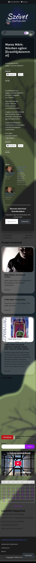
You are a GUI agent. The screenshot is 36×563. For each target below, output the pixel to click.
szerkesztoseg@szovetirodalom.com (14, 540)
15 (32, 491)
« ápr (15, 506)
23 (4, 498)
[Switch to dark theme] (26, 33)
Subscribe (24, 221)
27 (22, 498)
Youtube (25, 2)
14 (27, 491)
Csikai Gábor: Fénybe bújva (14, 300)
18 (13, 495)
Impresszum (5, 548)
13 (22, 491)
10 (8, 491)
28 (27, 498)
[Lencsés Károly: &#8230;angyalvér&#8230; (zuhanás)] (23, 175)
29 (32, 498)
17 (8, 495)
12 (18, 491)
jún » (20, 506)
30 (4, 501)
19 (18, 495)
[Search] (31, 33)
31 (8, 501)
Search (3, 443)
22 (32, 495)
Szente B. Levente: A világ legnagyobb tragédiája (17, 518)
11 (13, 491)
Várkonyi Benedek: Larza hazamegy (12, 514)
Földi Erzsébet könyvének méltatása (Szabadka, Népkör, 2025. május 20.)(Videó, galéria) (16, 347)
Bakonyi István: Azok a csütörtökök (12, 521)
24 (8, 498)
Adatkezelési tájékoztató (9, 544)
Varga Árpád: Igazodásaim (9, 525)
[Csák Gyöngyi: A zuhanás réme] (10, 169)
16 (3, 495)
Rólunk (3, 551)
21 (27, 495)
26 (18, 498)
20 (23, 495)
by (6, 59)
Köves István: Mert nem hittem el (12, 528)
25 (13, 498)
